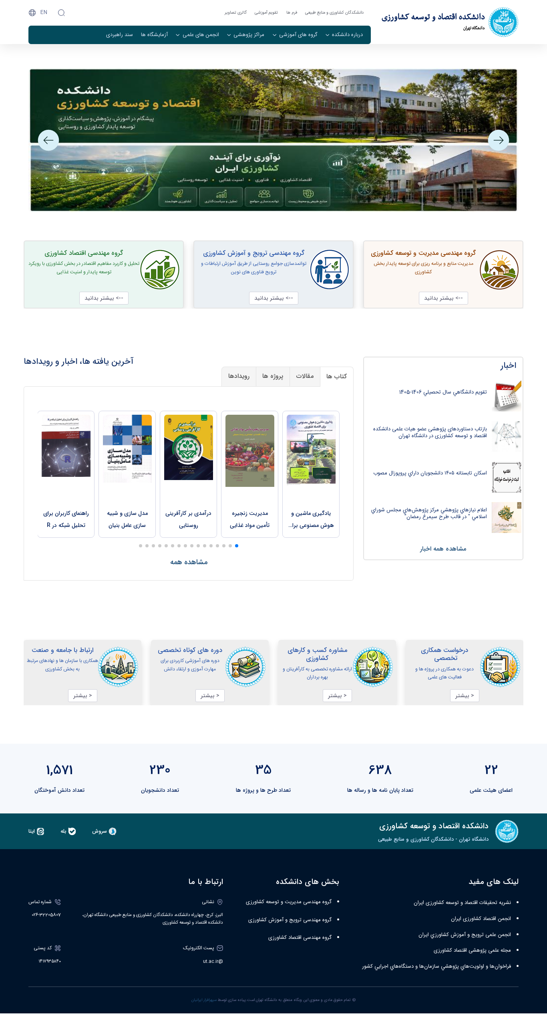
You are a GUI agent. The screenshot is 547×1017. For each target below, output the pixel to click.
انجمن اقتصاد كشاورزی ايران (481, 918)
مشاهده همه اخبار (443, 549)
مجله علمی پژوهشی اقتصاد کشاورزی (472, 950)
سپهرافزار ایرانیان (204, 1000)
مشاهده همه (188, 562)
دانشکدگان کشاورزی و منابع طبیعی (334, 12)
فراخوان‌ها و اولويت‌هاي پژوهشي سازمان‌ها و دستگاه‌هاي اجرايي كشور (436, 966)
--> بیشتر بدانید (443, 298)
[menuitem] (344, 35)
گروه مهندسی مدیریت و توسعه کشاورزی (289, 902)
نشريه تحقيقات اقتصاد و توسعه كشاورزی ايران (462, 902)
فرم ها (291, 12)
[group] (311, 474)
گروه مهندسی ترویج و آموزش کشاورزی (290, 920)
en (43, 12)
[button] (499, 140)
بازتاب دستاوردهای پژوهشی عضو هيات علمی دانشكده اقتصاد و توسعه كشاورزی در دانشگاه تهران (430, 432)
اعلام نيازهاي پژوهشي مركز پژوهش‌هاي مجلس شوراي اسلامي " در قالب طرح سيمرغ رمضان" (429, 513)
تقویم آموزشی (266, 12)
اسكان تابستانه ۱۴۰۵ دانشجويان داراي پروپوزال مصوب (430, 473)
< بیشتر (464, 695)
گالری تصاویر (236, 12)
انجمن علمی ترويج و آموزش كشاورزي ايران (464, 934)
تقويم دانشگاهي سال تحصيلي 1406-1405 (443, 392)
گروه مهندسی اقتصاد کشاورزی (300, 937)
